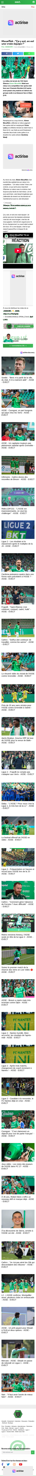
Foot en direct (10, 1437)
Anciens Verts (10, 1431)
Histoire (15, 1430)
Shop (32, 6)
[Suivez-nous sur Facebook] (2, 1464)
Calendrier (17, 1421)
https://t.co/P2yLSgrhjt (11, 313)
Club (3, 1428)
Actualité (4, 1421)
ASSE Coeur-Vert (19, 1431)
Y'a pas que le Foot (7, 1430)
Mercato (11, 1428)
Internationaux (21, 1426)
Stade (6, 1428)
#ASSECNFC (9, 47)
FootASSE (25, 1435)
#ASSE (17, 311)
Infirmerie (14, 1426)
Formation (7, 1426)
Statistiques (21, 1430)
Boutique (10, 1423)
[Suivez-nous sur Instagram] (14, 1464)
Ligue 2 (4, 1431)
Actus (3, 6)
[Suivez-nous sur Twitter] (8, 1464)
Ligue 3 (17, 1428)
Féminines (29, 1426)
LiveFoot (31, 1435)
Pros (3, 47)
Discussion (25, 1421)
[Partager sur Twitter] (18, 53)
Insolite (22, 1428)
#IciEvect (4, 1423)
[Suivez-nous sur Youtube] (20, 1464)
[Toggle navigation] (2, 2)
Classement (10, 1421)
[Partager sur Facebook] (7, 53)
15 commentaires (6, 49)
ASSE (3, 1437)
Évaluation (31, 1421)
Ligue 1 (27, 1430)
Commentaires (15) (18, 346)
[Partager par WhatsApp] (29, 53)
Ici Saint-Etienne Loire (16, 1435)
